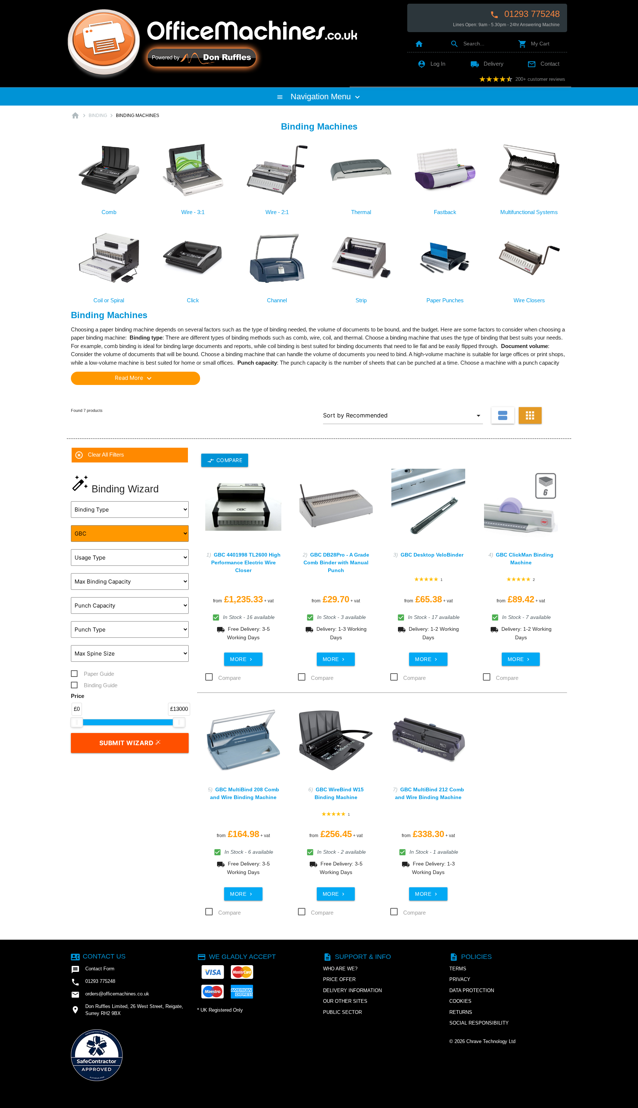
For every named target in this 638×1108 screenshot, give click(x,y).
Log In (431, 64)
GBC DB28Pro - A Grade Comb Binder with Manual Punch (336, 562)
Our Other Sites (345, 1001)
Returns (460, 1012)
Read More (134, 378)
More (242, 659)
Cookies (460, 1001)
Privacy (459, 979)
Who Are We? (340, 968)
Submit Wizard (127, 743)
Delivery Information (352, 990)
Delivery (487, 64)
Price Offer (339, 979)
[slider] (77, 722)
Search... (467, 44)
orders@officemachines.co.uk (110, 994)
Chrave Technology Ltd (490, 1041)
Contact (543, 64)
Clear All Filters (99, 455)
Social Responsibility (479, 1023)
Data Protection (471, 990)
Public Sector (342, 1012)
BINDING (98, 115)
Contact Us (98, 956)
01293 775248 (525, 14)
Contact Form (92, 969)
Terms (457, 968)
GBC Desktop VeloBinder (432, 555)
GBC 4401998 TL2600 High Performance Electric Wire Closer (246, 562)
